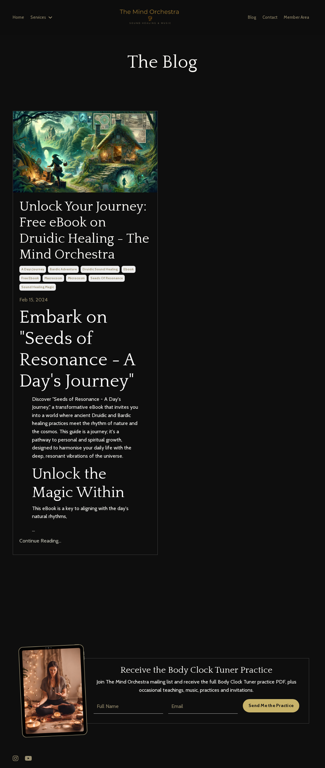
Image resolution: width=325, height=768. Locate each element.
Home (18, 17)
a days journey (32, 269)
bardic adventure (63, 269)
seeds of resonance (106, 278)
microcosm (76, 278)
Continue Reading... (40, 541)
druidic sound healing (100, 269)
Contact (269, 17)
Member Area (296, 17)
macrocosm (53, 278)
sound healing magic (37, 287)
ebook (128, 269)
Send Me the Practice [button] (271, 705)
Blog (252, 17)
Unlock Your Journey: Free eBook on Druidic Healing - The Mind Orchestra (84, 230)
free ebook (30, 278)
